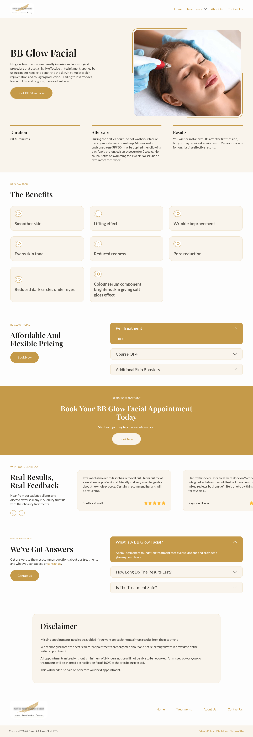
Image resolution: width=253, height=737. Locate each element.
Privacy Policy (206, 731)
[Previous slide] (13, 513)
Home (178, 9)
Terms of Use (237, 731)
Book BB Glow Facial (31, 93)
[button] (176, 328)
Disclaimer (222, 731)
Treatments (194, 9)
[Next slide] (22, 513)
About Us (217, 9)
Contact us (25, 575)
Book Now (25, 357)
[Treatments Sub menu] (205, 9)
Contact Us (235, 9)
